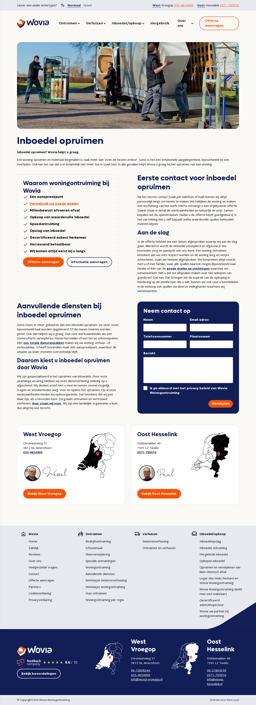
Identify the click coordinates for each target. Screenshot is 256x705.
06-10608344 (140, 670)
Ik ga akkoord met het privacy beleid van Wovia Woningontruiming (188, 390)
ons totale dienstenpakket (43, 343)
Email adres (200, 320)
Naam (149, 320)
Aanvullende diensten (100, 574)
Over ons (35, 561)
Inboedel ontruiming (213, 548)
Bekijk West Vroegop (45, 494)
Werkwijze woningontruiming (105, 587)
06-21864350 (216, 670)
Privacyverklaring (40, 600)
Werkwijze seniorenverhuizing (106, 580)
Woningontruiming (98, 567)
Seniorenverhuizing (156, 541)
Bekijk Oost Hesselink (159, 494)
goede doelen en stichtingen (188, 268)
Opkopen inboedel (212, 561)
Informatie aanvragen (89, 262)
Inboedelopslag (210, 541)
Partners (35, 587)
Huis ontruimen (96, 593)
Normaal (74, 5)
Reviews (34, 554)
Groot (88, 5)
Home (33, 541)
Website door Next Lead (224, 700)
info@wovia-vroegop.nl (147, 679)
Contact (34, 574)
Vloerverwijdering (98, 554)
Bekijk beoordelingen (38, 673)
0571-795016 (229, 5)
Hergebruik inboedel (214, 554)
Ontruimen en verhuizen (159, 548)
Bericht (150, 353)
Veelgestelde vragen (43, 567)
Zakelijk (34, 548)
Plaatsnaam (201, 336)
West (157, 5)
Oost (201, 5)
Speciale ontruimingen (101, 561)
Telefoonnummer (158, 336)
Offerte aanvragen (43, 262)
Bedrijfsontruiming (98, 541)
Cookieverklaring (40, 593)
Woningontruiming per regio (105, 600)
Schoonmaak (94, 548)
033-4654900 (183, 5)
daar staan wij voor (46, 403)
